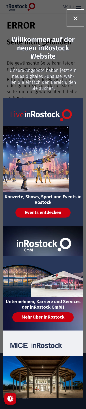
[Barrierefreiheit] (10, 399)
